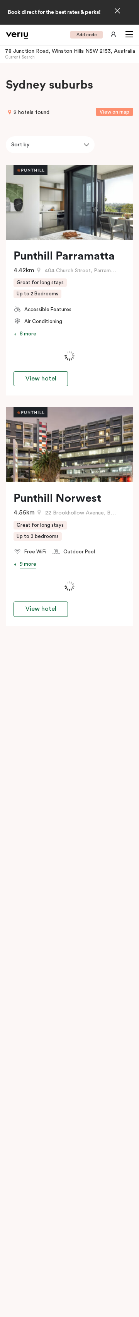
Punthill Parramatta (64, 256)
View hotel (40, 378)
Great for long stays (40, 282)
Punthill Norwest (57, 498)
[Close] (117, 11)
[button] (127, 34)
